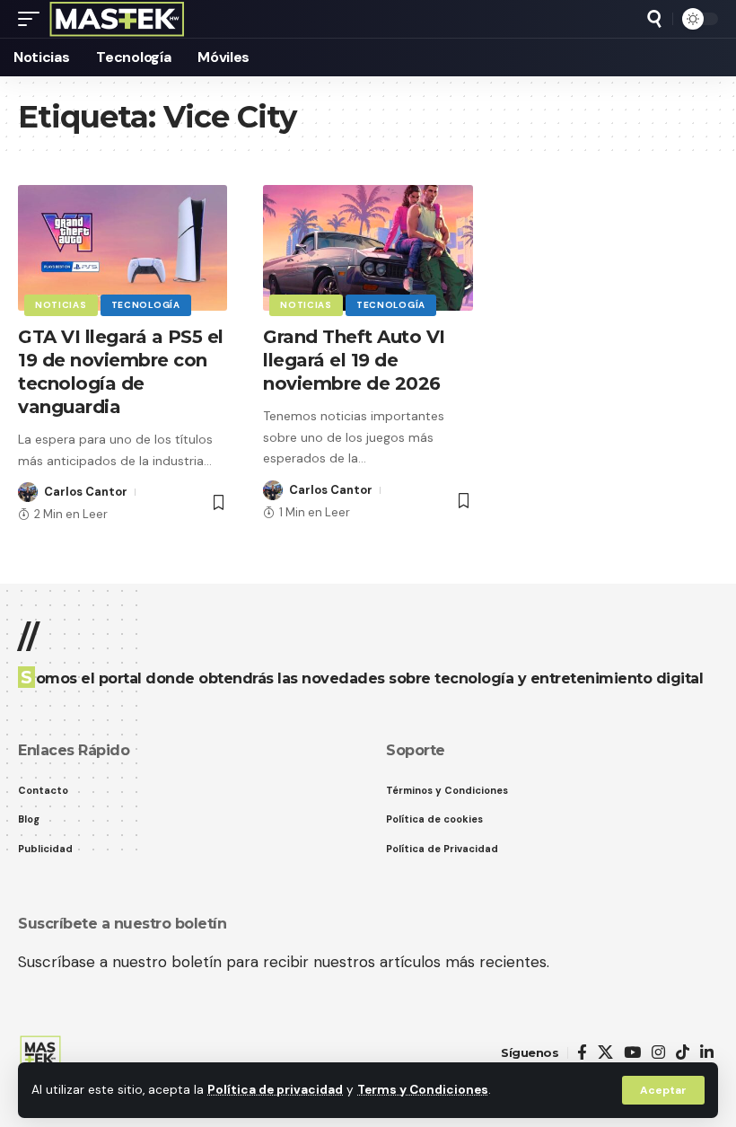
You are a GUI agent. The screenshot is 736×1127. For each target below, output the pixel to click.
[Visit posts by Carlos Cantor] (28, 492)
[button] (663, 1090)
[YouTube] (632, 1053)
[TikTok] (682, 1053)
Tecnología (145, 305)
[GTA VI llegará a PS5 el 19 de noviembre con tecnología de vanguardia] (122, 248)
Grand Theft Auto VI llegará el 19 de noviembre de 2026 (354, 360)
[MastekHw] (117, 19)
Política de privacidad (275, 1089)
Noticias (61, 305)
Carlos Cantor (85, 491)
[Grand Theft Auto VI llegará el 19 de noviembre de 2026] (367, 248)
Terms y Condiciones (422, 1089)
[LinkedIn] (707, 1053)
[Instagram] (658, 1053)
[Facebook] (582, 1053)
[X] (605, 1053)
